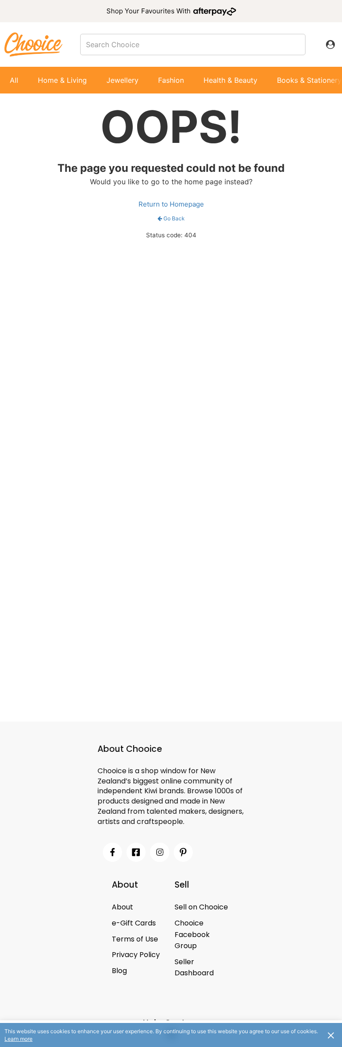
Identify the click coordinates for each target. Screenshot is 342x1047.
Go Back (174, 218)
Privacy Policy (136, 955)
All (14, 80)
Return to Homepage (171, 204)
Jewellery (122, 80)
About (122, 907)
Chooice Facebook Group (192, 934)
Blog (119, 971)
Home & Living (62, 80)
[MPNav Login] (330, 44)
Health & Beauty (230, 80)
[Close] (331, 1035)
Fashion (171, 80)
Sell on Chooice (201, 907)
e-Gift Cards (134, 923)
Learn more (18, 1038)
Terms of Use (135, 939)
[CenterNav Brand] (33, 44)
